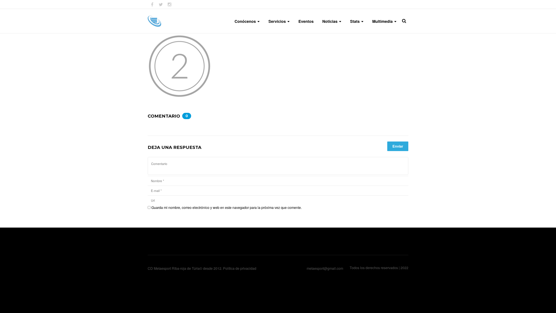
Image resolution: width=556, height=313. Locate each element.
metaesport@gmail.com (325, 268)
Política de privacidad (239, 268)
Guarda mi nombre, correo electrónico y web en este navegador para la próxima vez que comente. (226, 207)
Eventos (306, 21)
